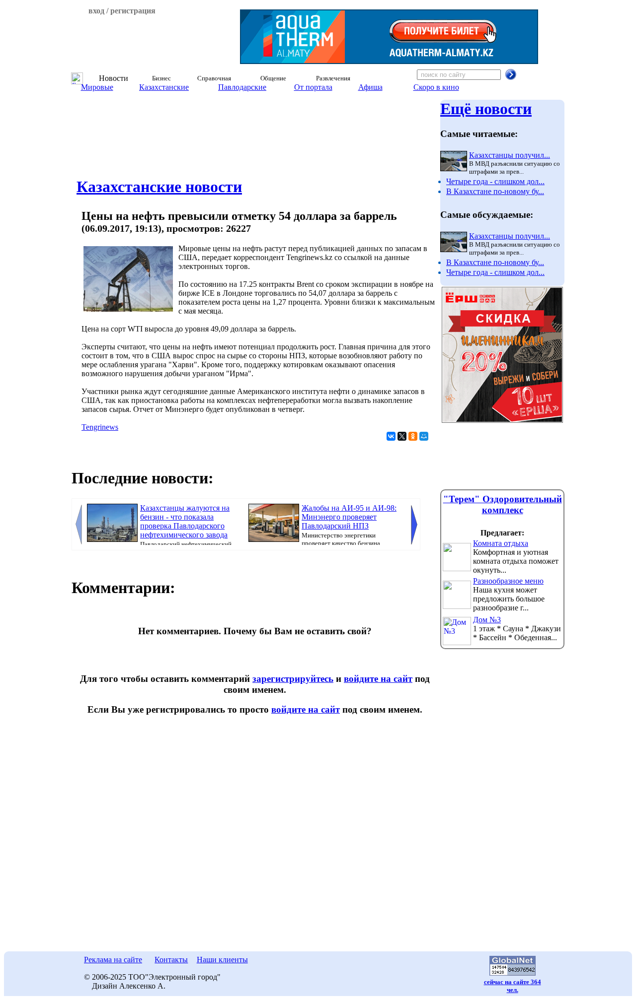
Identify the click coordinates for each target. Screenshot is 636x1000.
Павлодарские (242, 87)
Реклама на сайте (113, 959)
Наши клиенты (222, 959)
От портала (313, 87)
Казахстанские (164, 87)
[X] (402, 436)
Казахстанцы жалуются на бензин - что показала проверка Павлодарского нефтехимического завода (185, 521)
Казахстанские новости (159, 187)
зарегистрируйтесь (292, 678)
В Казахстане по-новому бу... (495, 191)
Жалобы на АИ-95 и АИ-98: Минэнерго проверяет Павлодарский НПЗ (349, 517)
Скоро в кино (436, 87)
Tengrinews (99, 427)
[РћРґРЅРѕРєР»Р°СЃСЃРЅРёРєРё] (412, 436)
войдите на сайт (378, 678)
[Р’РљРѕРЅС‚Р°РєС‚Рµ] (391, 436)
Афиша (370, 87)
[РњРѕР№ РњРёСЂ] (423, 436)
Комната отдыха (500, 543)
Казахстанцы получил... (509, 155)
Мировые (97, 87)
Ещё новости (486, 109)
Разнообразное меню (508, 581)
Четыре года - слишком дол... (495, 181)
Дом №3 (487, 619)
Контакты (171, 959)
